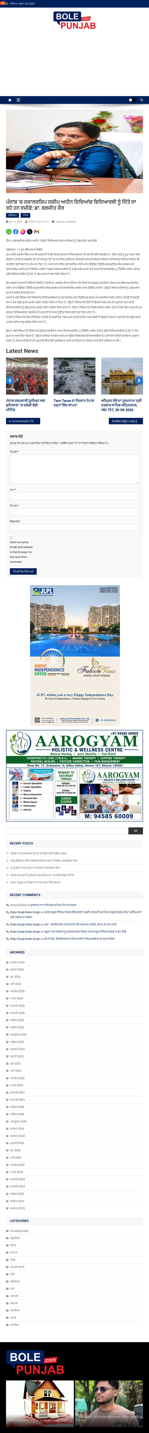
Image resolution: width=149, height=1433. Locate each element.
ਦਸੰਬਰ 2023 (17, 1198)
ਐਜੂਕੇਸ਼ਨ (15, 1242)
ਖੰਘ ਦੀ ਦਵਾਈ (17, 1271)
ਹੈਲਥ (13, 1264)
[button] (10, 382)
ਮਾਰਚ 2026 (16, 1003)
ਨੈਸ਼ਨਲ (13, 1307)
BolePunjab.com (38, 221)
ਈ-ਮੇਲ (14, 510)
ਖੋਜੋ (135, 835)
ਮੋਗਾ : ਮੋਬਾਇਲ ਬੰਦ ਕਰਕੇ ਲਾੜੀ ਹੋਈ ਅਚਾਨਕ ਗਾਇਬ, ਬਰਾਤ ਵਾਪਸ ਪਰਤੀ (80, 928)
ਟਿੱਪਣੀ (14, 456)
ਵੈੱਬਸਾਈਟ (15, 526)
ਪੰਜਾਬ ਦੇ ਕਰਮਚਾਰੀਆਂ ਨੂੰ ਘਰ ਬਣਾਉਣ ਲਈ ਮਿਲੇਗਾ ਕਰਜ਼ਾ (38, 857)
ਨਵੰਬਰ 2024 (17, 1118)
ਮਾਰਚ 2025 (16, 1089)
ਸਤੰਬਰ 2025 (17, 1046)
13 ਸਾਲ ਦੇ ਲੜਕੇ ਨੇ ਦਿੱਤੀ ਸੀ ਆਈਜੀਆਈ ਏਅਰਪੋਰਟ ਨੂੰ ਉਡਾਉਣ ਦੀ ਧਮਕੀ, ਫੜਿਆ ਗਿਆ (25, 425)
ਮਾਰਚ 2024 (16, 1176)
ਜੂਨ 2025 (15, 1068)
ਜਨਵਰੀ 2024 (17, 1191)
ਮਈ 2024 (15, 1162)
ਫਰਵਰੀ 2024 (17, 1184)
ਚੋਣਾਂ (12, 1293)
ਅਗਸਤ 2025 (17, 1053)
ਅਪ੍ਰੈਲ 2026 (17, 995)
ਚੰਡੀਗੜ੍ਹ (12, 215)
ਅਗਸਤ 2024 (17, 1140)
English (138, 26)
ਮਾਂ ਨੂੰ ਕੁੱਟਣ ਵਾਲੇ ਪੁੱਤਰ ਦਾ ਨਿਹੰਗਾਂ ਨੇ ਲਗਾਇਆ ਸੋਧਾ (35, 872)
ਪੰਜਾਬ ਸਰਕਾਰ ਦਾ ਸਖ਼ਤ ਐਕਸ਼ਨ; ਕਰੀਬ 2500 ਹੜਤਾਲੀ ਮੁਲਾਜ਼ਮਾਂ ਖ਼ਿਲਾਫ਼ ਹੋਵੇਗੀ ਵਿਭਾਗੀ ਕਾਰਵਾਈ (27, 405)
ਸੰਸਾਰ (13, 1249)
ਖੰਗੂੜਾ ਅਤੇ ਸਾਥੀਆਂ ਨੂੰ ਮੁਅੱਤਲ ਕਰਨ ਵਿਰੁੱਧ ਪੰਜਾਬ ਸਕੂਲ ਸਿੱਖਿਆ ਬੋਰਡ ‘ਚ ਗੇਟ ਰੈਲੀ (85, 936)
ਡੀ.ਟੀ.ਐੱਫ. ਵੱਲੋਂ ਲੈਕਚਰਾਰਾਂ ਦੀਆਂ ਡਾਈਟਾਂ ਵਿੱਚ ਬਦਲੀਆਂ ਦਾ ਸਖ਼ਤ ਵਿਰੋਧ (79, 943)
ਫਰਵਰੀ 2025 (17, 1097)
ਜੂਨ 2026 (15, 981)
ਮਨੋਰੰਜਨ (14, 1329)
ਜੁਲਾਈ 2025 (17, 1060)
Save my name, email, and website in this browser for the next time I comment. (21, 556)
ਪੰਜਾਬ (25, 215)
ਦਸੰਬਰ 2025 (17, 1024)
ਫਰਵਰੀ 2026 (17, 1010)
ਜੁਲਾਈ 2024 (17, 1147)
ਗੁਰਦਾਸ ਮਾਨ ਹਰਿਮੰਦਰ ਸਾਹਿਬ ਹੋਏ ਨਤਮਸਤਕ (53, 909)
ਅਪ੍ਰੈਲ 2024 (17, 1169)
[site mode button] (132, 100)
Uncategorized (19, 1235)
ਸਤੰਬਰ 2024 (17, 1133)
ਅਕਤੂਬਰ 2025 (18, 1039)
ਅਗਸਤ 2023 (17, 1212)
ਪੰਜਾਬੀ (110, 26)
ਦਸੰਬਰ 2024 (17, 1111)
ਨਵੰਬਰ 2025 (17, 1032)
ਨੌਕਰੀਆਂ (14, 1314)
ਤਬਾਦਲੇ (14, 1300)
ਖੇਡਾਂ (12, 1278)
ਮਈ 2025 (15, 1075)
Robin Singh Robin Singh (25, 916)
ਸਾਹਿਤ (13, 1257)
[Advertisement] (74, 67)
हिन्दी (124, 26)
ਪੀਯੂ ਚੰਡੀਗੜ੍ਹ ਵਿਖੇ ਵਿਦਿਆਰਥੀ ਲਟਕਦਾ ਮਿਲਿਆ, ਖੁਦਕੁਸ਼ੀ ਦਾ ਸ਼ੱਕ (43, 865)
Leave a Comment (65, 221)
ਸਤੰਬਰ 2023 (17, 1205)
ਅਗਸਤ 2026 (17, 966)
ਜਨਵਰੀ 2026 (17, 1017)
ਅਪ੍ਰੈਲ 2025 (17, 1082)
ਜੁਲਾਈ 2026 (17, 974)
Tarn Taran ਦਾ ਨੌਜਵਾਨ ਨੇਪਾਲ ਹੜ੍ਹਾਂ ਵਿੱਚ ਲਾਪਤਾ (35, 886)
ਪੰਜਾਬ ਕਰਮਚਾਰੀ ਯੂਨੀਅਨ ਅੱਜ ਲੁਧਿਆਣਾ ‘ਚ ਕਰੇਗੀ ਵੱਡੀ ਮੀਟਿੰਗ (42, 879)
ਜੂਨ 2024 (15, 1155)
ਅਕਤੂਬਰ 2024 (18, 1126)
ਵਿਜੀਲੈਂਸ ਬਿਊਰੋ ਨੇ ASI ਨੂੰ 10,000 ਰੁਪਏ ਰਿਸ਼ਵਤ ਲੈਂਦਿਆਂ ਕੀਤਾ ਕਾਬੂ (127, 425)
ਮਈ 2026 (15, 988)
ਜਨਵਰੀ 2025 (17, 1104)
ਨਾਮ (13, 494)
